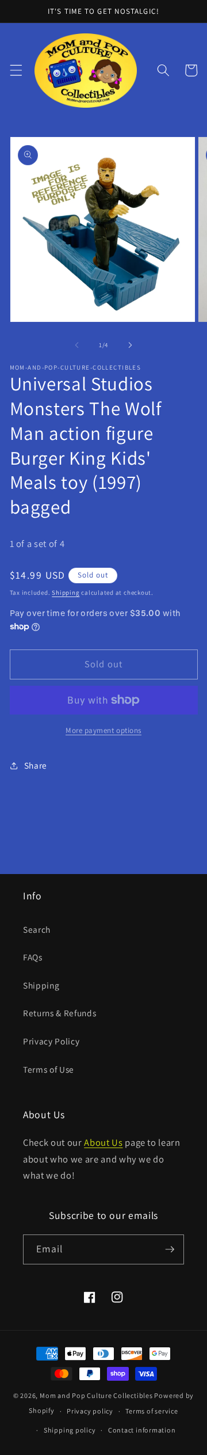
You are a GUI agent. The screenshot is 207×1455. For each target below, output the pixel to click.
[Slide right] (130, 345)
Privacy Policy (51, 1041)
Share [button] (35, 765)
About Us (103, 1142)
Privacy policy (90, 1411)
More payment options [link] (103, 730)
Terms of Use (48, 1069)
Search (37, 929)
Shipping (65, 592)
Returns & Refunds (59, 1013)
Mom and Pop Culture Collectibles (96, 1395)
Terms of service (151, 1411)
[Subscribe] (169, 1249)
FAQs (33, 957)
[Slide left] (77, 345)
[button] (15, 70)
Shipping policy (70, 1430)
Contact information (142, 1430)
